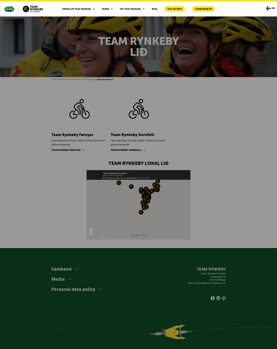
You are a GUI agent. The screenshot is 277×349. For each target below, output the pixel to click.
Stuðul (105, 9)
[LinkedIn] (218, 298)
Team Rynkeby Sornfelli (126, 150)
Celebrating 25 (203, 9)
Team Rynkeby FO (59, 79)
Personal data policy (73, 289)
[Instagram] (224, 298)
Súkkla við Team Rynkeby (76, 9)
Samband (61, 269)
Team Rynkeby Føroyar (66, 150)
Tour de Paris (174, 9)
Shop (154, 9)
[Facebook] (213, 298)
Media (58, 279)
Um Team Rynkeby (130, 9)
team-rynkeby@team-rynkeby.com (207, 283)
